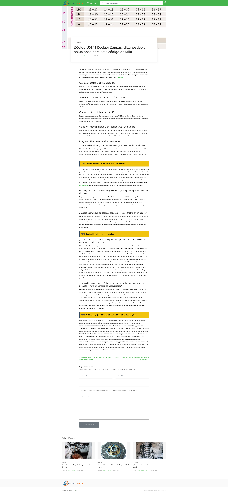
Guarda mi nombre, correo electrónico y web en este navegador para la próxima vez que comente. (109, 390)
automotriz (119, 77)
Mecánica (78, 43)
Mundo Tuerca (153, 490)
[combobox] (131, 3)
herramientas (83, 185)
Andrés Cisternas (83, 56)
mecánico (110, 180)
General (64, 462)
